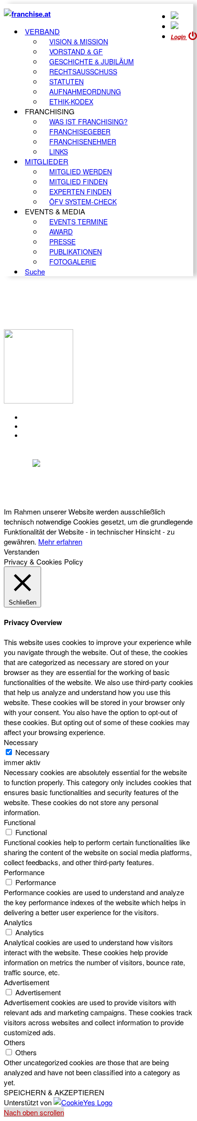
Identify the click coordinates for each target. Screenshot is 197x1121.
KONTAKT (41, 417)
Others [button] (14, 1042)
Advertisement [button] (26, 982)
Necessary (32, 752)
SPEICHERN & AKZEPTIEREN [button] (54, 1092)
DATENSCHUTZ (52, 435)
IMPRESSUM (47, 426)
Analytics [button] (18, 922)
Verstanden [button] (21, 551)
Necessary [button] (21, 742)
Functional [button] (19, 822)
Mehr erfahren (60, 541)
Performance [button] (24, 872)
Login (179, 37)
